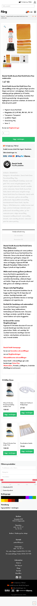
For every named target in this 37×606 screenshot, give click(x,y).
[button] (5, 27)
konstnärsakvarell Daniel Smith (12, 202)
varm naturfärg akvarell (16, 219)
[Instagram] (20, 576)
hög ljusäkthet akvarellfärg (20, 200)
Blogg (18, 568)
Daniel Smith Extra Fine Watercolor (14, 194)
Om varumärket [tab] (18, 235)
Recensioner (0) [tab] (18, 239)
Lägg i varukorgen (18, 139)
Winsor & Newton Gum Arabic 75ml (9, 444)
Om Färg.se (18, 565)
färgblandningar (14, 128)
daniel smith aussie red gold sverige (18, 192)
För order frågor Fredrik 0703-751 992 (18, 551)
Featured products (8, 490)
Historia (18, 563)
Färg (16, 178)
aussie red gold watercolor (11, 186)
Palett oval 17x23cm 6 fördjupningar (26, 403)
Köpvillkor (18, 573)
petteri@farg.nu (18, 542)
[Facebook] (17, 576)
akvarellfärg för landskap (17, 181)
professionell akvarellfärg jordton (13, 210)
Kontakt (18, 571)
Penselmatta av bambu (26, 443)
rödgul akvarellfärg (20, 213)
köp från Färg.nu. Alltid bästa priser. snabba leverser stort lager (18, 205)
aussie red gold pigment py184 (20, 184)
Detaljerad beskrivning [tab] (18, 232)
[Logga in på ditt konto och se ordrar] (35, 2)
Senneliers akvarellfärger (19, 351)
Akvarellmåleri (15, 175)
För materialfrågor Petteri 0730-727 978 (18, 554)
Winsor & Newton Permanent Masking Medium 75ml (8, 404)
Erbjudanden (8, 487)
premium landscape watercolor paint (18, 208)
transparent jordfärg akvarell (12, 216)
